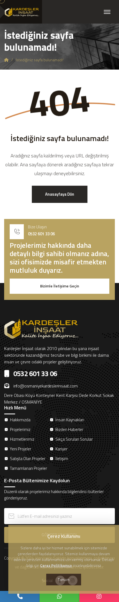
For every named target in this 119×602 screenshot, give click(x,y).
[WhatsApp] (59, 596)
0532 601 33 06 (41, 234)
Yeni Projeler (20, 449)
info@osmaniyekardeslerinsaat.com (45, 385)
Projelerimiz (20, 429)
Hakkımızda (20, 420)
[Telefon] (20, 596)
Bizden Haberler (69, 429)
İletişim (61, 458)
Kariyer (61, 449)
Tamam (63, 579)
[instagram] (99, 596)
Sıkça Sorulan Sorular (74, 439)
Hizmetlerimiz (22, 439)
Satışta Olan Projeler (27, 458)
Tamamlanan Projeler (28, 468)
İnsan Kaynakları (69, 420)
